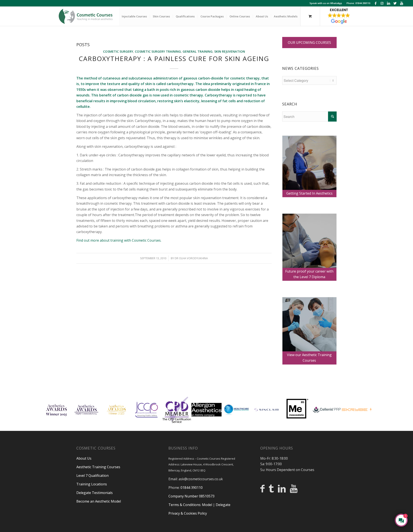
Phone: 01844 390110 (358, 3)
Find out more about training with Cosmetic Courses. (118, 240)
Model (207, 504)
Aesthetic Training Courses (98, 467)
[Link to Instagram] (382, 3)
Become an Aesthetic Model (98, 501)
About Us (83, 458)
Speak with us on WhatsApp (326, 3)
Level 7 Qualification (92, 475)
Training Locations (91, 484)
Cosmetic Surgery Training (158, 51)
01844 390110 (191, 487)
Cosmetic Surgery (118, 51)
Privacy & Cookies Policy (187, 513)
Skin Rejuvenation (229, 51)
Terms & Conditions (184, 504)
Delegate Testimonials (94, 492)
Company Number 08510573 (191, 496)
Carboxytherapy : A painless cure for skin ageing (174, 58)
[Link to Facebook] (376, 3)
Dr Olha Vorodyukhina (191, 258)
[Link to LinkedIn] (388, 3)
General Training (198, 51)
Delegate (223, 504)
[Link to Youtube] (401, 3)
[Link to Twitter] (395, 3)
